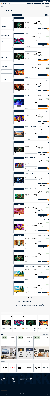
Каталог (2, 6)
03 (31, 297)
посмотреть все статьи (45, 334)
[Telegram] (45, 375)
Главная (13, 377)
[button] (17, 3)
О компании (3, 378)
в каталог (47, 313)
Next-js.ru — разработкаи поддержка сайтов (46, 394)
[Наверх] (47, 390)
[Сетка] (48, 15)
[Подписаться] (31, 378)
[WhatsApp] (46, 1)
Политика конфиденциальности (4, 380)
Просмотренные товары (34, 313)
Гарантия (13, 381)
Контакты (2, 379)
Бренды (13, 379)
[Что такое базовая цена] (41, 24)
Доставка (13, 380)
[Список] (46, 15)
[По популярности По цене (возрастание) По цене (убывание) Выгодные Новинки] (17, 15)
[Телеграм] (45, 1)
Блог (1, 377)
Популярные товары (11, 313)
